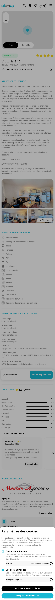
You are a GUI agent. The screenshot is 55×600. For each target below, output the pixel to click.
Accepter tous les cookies (27, 596)
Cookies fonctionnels (16, 551)
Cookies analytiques (16, 570)
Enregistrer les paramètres (27, 588)
